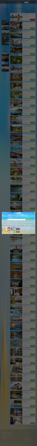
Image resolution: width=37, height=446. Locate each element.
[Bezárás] (35, 211)
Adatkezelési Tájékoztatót (9, 222)
